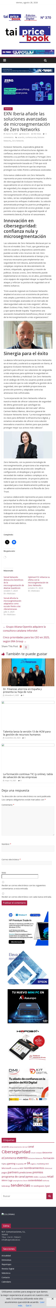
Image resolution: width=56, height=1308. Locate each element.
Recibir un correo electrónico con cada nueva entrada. (27, 896)
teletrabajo (6, 1186)
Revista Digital (8, 1268)
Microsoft (6, 1168)
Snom (25, 1181)
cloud (33, 1153)
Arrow (25, 1147)
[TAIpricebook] (8, 1214)
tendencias (20, 1185)
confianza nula (30, 137)
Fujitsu (4, 1164)
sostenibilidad (35, 1180)
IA (28, 1163)
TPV (32, 1186)
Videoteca (6, 1273)
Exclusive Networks (35, 1158)
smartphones (18, 1181)
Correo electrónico (11, 859)
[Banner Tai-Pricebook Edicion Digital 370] (28, 15)
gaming (11, 1163)
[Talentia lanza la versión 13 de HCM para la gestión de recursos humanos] (28, 702)
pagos (4, 1172)
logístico (33, 1164)
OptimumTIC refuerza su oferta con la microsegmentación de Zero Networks (39, 581)
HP (25, 1164)
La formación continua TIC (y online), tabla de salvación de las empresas (28, 775)
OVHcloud (48, 1168)
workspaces (39, 1186)
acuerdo (21, 137)
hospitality (20, 1164)
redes (36, 1177)
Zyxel (47, 1185)
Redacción (25, 134)
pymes (29, 1176)
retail (50, 1176)
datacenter (47, 1152)
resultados (42, 1177)
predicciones (25, 1172)
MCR (47, 1164)
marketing (41, 1164)
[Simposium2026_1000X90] (28, 51)
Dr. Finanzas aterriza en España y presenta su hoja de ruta (22, 690)
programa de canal (13, 1176)
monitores (15, 1168)
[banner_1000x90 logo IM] (28, 69)
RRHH (5, 1180)
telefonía (45, 1181)
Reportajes (6, 1264)
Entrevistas (6, 1260)
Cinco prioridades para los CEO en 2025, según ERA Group (26, 639)
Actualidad (6, 1255)
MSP (21, 1168)
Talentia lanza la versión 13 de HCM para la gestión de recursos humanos (27, 733)
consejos (39, 1153)
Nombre (6, 844)
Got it (28, 1305)
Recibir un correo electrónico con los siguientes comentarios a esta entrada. (24, 887)
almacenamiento (16, 1147)
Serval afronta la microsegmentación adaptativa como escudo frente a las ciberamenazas (12, 603)
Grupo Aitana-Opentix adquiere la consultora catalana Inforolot (24, 628)
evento (22, 1157)
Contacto (6, 1277)
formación (48, 1158)
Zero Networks (18, 141)
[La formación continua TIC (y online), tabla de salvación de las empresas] (28, 745)
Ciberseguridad (16, 1151)
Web (4, 872)
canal (31, 1146)
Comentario (8, 804)
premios (37, 1172)
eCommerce (9, 1158)
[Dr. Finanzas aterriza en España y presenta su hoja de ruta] (28, 660)
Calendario (6, 1281)
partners (13, 1172)
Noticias (8, 109)
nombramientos (34, 1168)
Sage (10, 1180)
